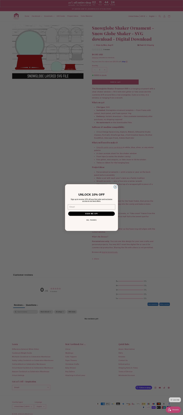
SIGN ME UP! (91, 214)
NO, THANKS (92, 220)
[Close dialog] (115, 186)
